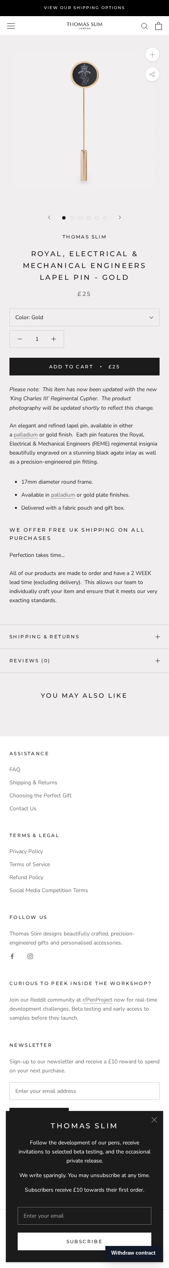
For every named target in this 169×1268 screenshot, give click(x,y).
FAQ (14, 769)
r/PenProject (97, 1000)
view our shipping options (84, 7)
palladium (26, 434)
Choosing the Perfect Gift (40, 795)
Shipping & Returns (44, 637)
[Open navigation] (11, 26)
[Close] (154, 1120)
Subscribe (84, 1241)
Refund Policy (26, 877)
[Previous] (49, 217)
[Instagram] (30, 956)
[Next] (120, 217)
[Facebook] (12, 956)
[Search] (144, 25)
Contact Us (23, 808)
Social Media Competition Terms (48, 890)
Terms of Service (29, 864)
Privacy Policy (26, 851)
